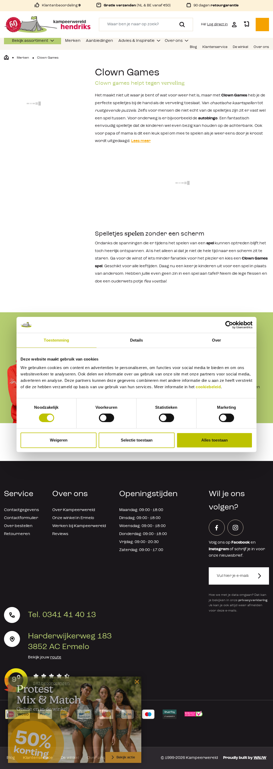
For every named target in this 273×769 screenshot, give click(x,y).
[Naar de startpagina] (47, 24)
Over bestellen (18, 526)
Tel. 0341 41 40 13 (62, 615)
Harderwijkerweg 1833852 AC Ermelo (70, 641)
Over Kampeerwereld (73, 510)
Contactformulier (21, 518)
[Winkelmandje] (262, 24)
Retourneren (17, 534)
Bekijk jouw (44, 657)
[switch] (106, 418)
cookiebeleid (208, 387)
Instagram (219, 549)
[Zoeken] (180, 24)
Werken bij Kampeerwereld (79, 526)
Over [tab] (216, 340)
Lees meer (141, 141)
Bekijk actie (126, 755)
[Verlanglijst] (246, 24)
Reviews (60, 534)
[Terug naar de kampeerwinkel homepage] (6, 57)
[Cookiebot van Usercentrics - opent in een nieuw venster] (229, 325)
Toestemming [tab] (56, 340)
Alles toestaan (214, 440)
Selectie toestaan (136, 440)
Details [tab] (136, 340)
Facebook (240, 543)
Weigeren (58, 440)
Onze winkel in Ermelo (73, 518)
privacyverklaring (252, 600)
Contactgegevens (21, 510)
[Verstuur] (262, 576)
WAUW (260, 758)
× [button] (136, 679)
